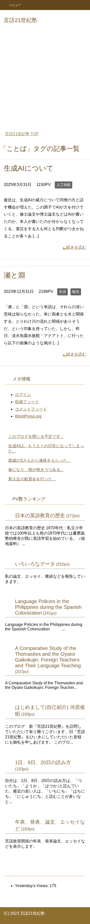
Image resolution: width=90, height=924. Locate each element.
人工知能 (63, 185)
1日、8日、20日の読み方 (43, 762)
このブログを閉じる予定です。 (36, 436)
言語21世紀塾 (20, 20)
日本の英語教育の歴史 (40, 515)
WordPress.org (28, 416)
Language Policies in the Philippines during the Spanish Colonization (48, 607)
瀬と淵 (14, 275)
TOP (22, 134)
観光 (75, 292)
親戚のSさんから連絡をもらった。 (39, 460)
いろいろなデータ (35, 564)
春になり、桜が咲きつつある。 (36, 470)
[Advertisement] (45, 78)
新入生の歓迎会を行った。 (32, 479)
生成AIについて (29, 168)
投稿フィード (27, 402)
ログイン (23, 394)
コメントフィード (31, 409)
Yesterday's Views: (32, 886)
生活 (62, 292)
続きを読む (76, 247)
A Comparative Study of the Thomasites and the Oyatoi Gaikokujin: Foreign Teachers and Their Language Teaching (48, 656)
